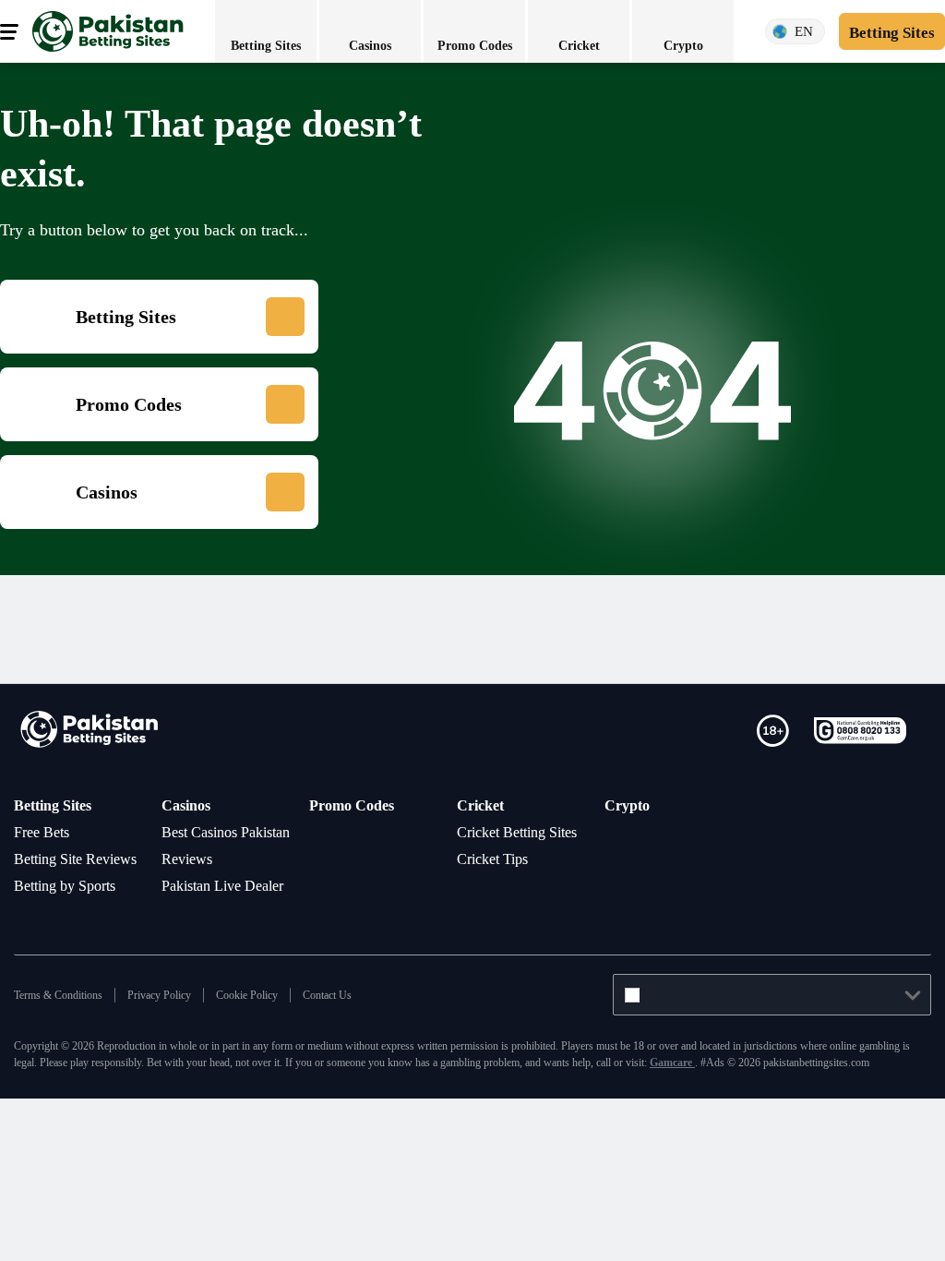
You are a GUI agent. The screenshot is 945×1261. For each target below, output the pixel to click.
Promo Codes (357, 805)
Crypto (628, 805)
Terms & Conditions (64, 1048)
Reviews (190, 885)
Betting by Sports (76, 912)
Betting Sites (59, 805)
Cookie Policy (274, 1048)
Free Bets (46, 832)
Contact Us (364, 1048)
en (795, 32)
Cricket (482, 805)
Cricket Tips (499, 885)
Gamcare (905, 1116)
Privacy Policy (175, 1048)
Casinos (190, 805)
